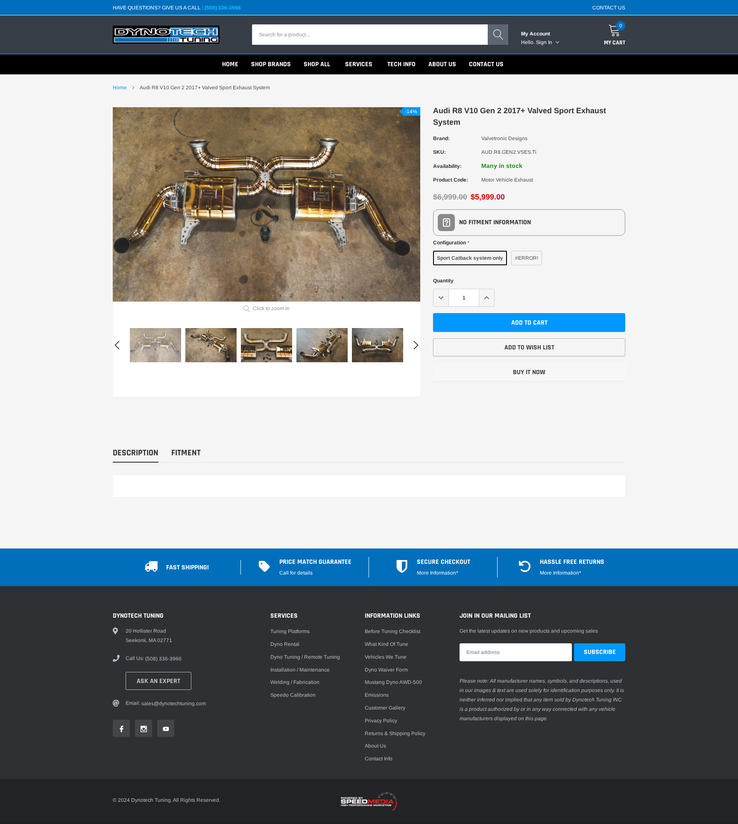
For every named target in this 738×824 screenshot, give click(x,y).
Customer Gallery (385, 708)
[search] (498, 34)
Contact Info (378, 759)
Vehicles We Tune (386, 657)
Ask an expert (158, 681)
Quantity (443, 281)
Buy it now (529, 372)
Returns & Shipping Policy (395, 733)
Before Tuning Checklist (392, 631)
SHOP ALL (317, 64)
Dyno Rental (284, 644)
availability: (447, 166)
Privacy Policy (381, 721)
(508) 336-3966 (223, 8)
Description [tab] (135, 453)
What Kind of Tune (386, 644)
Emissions (377, 695)
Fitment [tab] (186, 453)
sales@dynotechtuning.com (173, 704)
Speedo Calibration (293, 695)
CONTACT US (608, 7)
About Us (375, 746)
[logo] (166, 35)
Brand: (441, 138)
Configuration (451, 243)
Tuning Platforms (290, 631)
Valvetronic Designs (504, 138)
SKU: (439, 152)
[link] (155, 345)
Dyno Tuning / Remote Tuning (305, 657)
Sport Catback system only (470, 258)
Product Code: (450, 180)
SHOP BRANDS (271, 64)
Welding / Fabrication (294, 682)
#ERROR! (526, 258)
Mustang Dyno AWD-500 (393, 682)
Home (120, 88)
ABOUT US (442, 64)
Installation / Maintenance (300, 670)
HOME (230, 64)
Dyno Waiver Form (386, 670)
